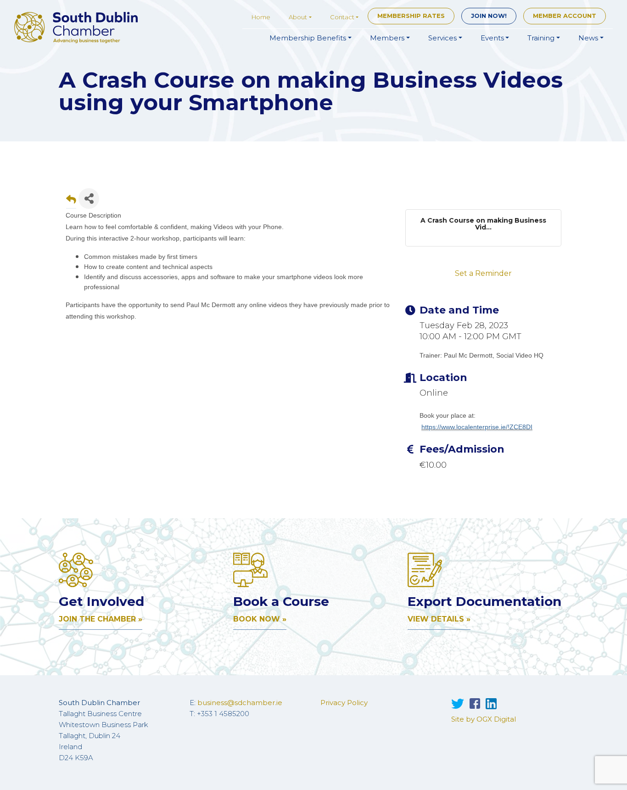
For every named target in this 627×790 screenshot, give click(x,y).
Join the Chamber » (100, 619)
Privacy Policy (344, 702)
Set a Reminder (483, 273)
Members (387, 38)
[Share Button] (88, 198)
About (298, 17)
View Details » (439, 619)
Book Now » (259, 619)
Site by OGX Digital (483, 719)
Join (489, 15)
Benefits (307, 38)
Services (442, 38)
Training (540, 38)
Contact (342, 17)
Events (492, 38)
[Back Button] (71, 201)
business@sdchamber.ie (239, 702)
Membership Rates (411, 15)
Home (261, 17)
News (588, 38)
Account (564, 15)
